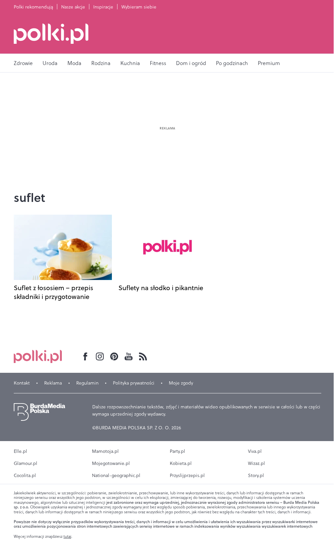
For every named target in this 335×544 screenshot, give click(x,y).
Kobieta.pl (181, 463)
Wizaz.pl (256, 463)
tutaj (67, 536)
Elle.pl (20, 451)
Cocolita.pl (25, 475)
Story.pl (256, 475)
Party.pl (177, 451)
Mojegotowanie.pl (111, 463)
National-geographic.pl (116, 475)
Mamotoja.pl (105, 451)
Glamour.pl (25, 463)
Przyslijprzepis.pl (187, 475)
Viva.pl (255, 451)
